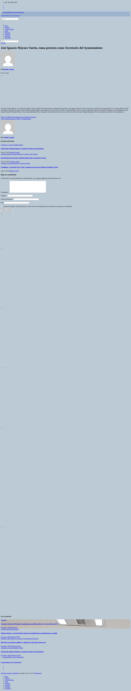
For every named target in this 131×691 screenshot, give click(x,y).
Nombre (4, 195)
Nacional (7, 36)
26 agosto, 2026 (6, 627)
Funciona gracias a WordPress (10, 673)
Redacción (14, 627)
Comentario (5, 192)
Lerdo (6, 31)
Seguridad (15, 629)
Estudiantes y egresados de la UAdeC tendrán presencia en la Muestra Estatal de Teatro (29, 167)
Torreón (7, 27)
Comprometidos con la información (10, 15)
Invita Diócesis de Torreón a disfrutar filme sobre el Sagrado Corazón (23, 158)
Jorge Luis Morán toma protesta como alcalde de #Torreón (18, 117)
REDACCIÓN (14, 171)
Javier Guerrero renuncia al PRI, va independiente (16, 119)
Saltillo (16, 145)
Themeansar (37, 673)
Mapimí (29, 638)
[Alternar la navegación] (1, 21)
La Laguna (10, 145)
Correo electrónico (7, 199)
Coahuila (7, 34)
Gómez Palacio (9, 29)
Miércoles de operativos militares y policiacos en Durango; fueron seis (23, 642)
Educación (15, 163)
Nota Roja (8, 38)
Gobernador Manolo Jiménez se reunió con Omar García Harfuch (22, 148)
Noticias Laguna (8, 69)
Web (2, 203)
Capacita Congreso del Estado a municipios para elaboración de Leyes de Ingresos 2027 (29, 624)
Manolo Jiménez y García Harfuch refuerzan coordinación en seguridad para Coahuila (29, 633)
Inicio (6, 26)
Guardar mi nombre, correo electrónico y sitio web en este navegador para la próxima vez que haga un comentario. (37, 206)
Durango (7, 33)
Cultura (9, 163)
